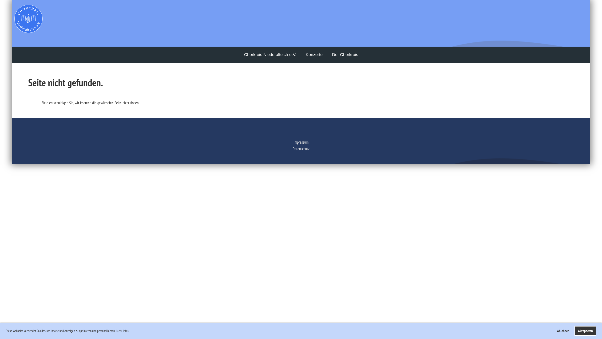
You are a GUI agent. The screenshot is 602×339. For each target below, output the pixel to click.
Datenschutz (301, 148)
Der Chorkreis (345, 54)
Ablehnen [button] (563, 330)
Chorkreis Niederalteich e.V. (270, 54)
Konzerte (314, 54)
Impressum (301, 142)
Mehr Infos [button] (122, 331)
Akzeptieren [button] (585, 330)
